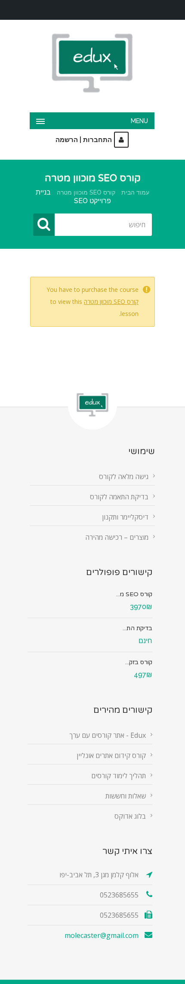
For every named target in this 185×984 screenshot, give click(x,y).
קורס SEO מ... (134, 594)
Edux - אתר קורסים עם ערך (107, 735)
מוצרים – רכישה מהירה (116, 537)
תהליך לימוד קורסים (118, 775)
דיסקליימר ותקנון (125, 517)
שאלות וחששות (125, 796)
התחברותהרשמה (84, 140)
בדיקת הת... (137, 628)
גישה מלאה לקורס (123, 476)
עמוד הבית (135, 192)
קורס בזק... (138, 662)
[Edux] (92, 63)
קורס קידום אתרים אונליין (111, 755)
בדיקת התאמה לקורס (119, 496)
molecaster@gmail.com (102, 935)
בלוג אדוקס (130, 816)
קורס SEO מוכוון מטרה (86, 192)
